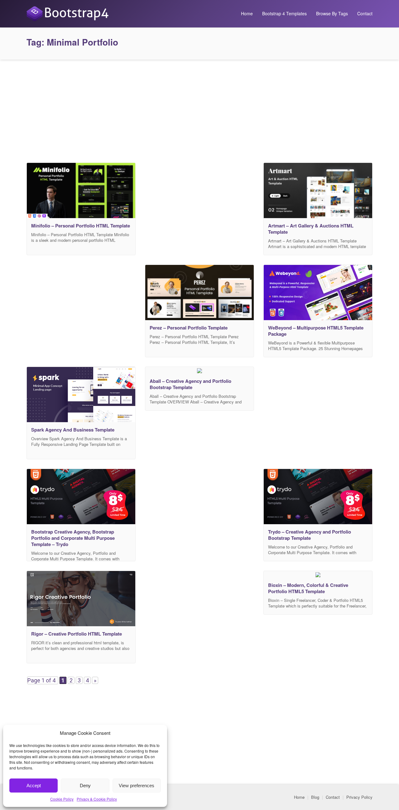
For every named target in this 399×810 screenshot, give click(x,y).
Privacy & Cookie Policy (97, 799)
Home (247, 13)
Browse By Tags (332, 13)
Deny (85, 785)
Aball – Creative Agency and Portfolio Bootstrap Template (190, 384)
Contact (365, 13)
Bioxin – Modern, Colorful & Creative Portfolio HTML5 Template (308, 588)
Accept (33, 785)
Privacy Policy (359, 797)
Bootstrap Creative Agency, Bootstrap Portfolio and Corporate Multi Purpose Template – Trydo (73, 538)
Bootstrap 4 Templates (284, 13)
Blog (315, 797)
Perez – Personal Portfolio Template (189, 327)
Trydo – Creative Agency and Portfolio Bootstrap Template (309, 534)
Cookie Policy (62, 799)
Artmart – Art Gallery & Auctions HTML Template (310, 228)
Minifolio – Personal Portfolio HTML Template (80, 225)
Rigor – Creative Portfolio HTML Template (76, 633)
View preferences (136, 785)
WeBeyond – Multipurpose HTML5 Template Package (315, 330)
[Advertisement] (199, 109)
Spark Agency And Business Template (72, 429)
